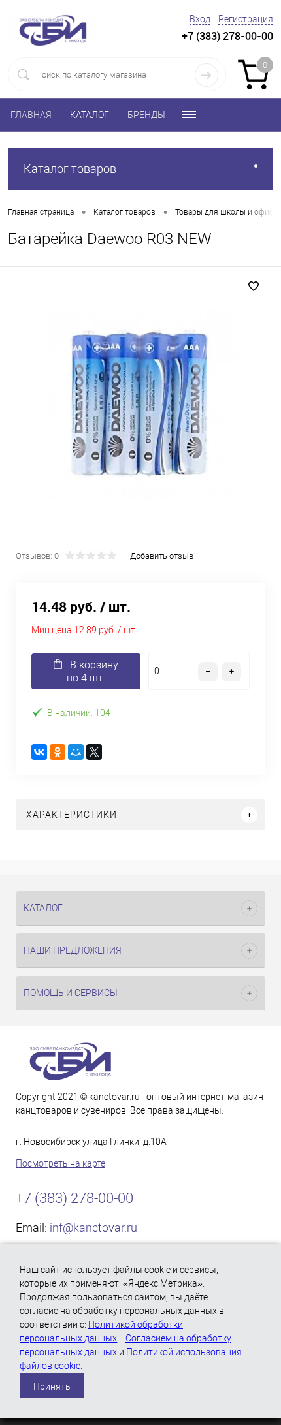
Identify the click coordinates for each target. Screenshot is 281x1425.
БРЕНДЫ (146, 115)
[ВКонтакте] (39, 752)
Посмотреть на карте (60, 1163)
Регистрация (245, 19)
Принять (52, 1386)
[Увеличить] (140, 403)
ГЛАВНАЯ (31, 115)
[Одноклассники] (57, 752)
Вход (200, 19)
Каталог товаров (70, 169)
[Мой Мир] (76, 752)
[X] (94, 752)
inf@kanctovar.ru (93, 1227)
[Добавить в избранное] (253, 286)
